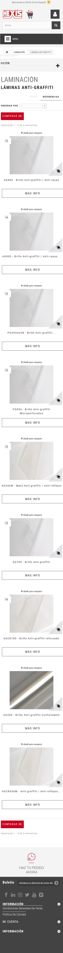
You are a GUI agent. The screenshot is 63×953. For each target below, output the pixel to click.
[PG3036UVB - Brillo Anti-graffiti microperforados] (31, 305)
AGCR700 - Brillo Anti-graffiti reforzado (31, 638)
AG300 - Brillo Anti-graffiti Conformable (31, 715)
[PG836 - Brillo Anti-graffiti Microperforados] (31, 382)
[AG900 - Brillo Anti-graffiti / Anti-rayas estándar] (31, 229)
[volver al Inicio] (7, 52)
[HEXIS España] (14, 13)
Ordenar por (9, 105)
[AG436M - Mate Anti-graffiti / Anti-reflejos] (31, 458)
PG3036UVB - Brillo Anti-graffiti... (32, 332)
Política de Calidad (14, 914)
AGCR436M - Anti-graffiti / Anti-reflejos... (31, 791)
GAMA (33, 96)
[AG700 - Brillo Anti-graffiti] (31, 534)
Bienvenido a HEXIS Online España (29, 2)
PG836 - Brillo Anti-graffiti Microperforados (31, 411)
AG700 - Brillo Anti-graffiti (31, 562)
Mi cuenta (10, 921)
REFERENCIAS (51, 96)
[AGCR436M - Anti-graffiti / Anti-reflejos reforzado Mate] (31, 764)
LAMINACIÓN (19, 79)
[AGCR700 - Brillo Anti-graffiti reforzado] (31, 611)
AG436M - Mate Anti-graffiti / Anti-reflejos (32, 485)
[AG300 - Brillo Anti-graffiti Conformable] (31, 687)
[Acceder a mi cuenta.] (55, 14)
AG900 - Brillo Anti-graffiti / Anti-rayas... (31, 256)
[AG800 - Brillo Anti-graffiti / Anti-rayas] (31, 152)
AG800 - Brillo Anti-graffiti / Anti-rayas (31, 180)
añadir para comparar (32, 133)
